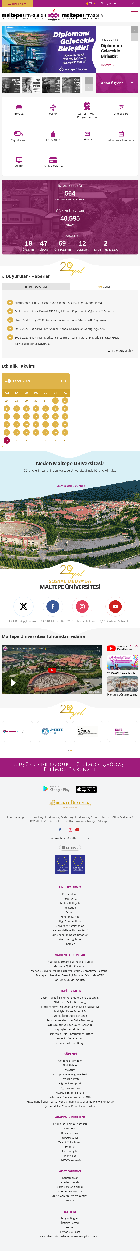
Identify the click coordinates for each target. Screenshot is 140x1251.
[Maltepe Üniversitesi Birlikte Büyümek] (70, 804)
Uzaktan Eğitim (70, 1151)
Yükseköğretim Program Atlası (70, 1196)
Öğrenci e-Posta (70, 1079)
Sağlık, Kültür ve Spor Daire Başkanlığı (70, 1025)
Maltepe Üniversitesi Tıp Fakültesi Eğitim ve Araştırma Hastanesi (70, 970)
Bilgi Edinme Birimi (70, 921)
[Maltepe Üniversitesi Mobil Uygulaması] (56, 789)
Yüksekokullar (70, 1137)
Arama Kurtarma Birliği (70, 1043)
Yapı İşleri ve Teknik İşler (70, 1029)
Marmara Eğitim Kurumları (70, 966)
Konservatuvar (70, 1133)
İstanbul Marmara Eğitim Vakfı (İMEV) (70, 961)
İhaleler (70, 944)
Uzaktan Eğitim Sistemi (70, 1092)
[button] (68, 750)
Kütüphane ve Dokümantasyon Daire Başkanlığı (70, 1006)
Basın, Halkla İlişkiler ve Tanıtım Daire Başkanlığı (70, 997)
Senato (70, 912)
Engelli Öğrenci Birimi (70, 1038)
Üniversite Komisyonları (70, 925)
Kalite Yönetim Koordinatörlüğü (70, 935)
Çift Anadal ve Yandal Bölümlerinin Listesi (70, 1106)
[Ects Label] (77, 864)
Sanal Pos (72, 847)
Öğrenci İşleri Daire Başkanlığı (70, 1015)
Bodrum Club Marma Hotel (70, 980)
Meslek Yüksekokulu (70, 1142)
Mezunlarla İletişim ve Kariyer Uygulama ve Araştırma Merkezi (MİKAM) (70, 1101)
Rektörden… (70, 898)
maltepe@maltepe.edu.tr (72, 838)
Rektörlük (70, 907)
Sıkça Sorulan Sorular (70, 1187)
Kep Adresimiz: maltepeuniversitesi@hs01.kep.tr (70, 1236)
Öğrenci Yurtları (70, 1088)
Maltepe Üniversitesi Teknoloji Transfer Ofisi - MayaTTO (70, 975)
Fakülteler (70, 1128)
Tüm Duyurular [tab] (38, 286)
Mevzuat (70, 1070)
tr (91, 3)
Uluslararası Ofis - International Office (70, 1034)
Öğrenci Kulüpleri (70, 1083)
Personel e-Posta (70, 1232)
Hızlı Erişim (18, 4)
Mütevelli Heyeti (70, 903)
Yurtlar (70, 1200)
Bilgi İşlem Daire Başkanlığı (70, 1002)
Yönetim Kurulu (70, 916)
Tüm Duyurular (122, 351)
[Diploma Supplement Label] (62, 864)
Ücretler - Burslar (70, 1182)
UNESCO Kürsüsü (70, 1160)
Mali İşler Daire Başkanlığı (70, 1011)
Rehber (70, 1227)
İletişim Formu (70, 1223)
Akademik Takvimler (70, 1060)
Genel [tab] (106, 286)
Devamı (106, 60)
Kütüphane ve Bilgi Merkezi (70, 1074)
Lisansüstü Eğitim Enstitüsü (70, 1124)
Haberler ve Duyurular (70, 1191)
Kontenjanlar (70, 1178)
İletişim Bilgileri (70, 1218)
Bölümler (70, 1146)
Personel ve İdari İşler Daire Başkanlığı (70, 1020)
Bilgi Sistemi (70, 1065)
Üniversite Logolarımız (70, 939)
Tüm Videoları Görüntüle (70, 486)
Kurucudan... (70, 894)
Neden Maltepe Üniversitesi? (70, 930)
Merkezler (70, 1155)
